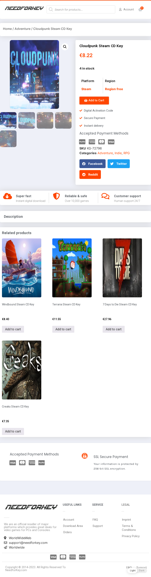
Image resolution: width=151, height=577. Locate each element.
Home (7, 29)
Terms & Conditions (129, 528)
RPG (126, 153)
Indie (118, 153)
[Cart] (140, 9)
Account (68, 519)
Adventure (22, 29)
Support (98, 526)
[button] (94, 100)
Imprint (126, 519)
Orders (67, 532)
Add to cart (13, 329)
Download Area (73, 526)
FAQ (95, 519)
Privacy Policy (131, 536)
